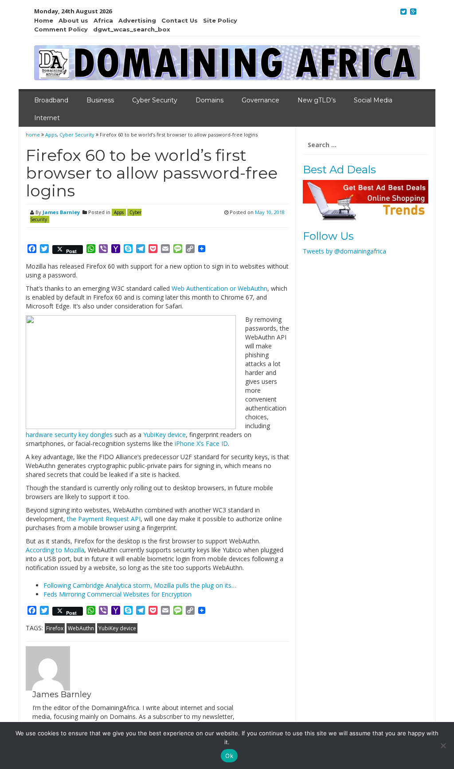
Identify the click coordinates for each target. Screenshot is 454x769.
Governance (260, 100)
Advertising (137, 20)
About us (73, 20)
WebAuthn (81, 628)
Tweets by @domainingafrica (344, 251)
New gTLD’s (316, 100)
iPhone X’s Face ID (201, 443)
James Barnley (61, 212)
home (33, 134)
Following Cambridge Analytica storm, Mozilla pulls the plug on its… (139, 585)
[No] (442, 745)
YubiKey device (164, 434)
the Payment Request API (104, 519)
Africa (103, 20)
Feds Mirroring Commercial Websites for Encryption (117, 594)
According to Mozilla (55, 550)
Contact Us (179, 20)
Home (43, 20)
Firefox (54, 628)
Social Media (373, 100)
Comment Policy (61, 29)
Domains (209, 100)
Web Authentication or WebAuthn (219, 288)
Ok (229, 755)
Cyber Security (154, 100)
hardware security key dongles (69, 434)
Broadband (51, 100)
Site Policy (220, 20)
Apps (51, 134)
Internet (47, 118)
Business (100, 100)
